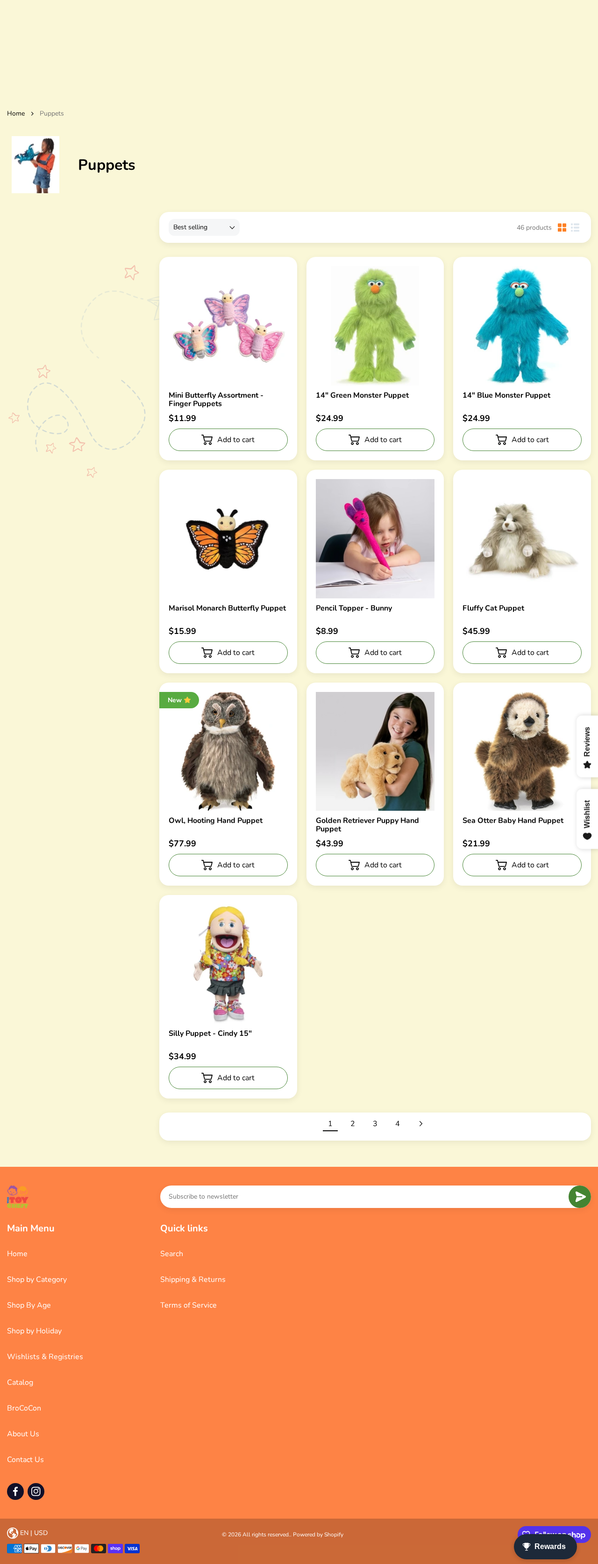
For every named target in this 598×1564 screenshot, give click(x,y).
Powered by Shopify (318, 1534)
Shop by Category (37, 1279)
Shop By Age (29, 1305)
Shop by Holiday (34, 1331)
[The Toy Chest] (17, 1197)
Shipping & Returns (193, 1279)
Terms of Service (188, 1305)
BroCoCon (24, 1408)
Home (16, 113)
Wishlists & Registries (45, 1357)
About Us (23, 1434)
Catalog (20, 1382)
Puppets (52, 113)
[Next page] (420, 1124)
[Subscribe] (580, 1197)
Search (171, 1254)
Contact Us (25, 1460)
